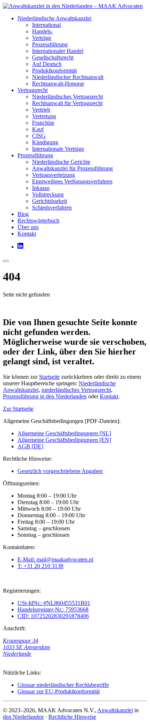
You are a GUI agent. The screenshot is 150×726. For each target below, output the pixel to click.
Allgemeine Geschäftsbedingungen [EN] (64, 440)
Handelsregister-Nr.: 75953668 (52, 609)
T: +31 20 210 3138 (40, 566)
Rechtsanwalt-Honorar (58, 83)
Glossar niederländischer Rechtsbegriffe (63, 685)
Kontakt (26, 234)
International (46, 25)
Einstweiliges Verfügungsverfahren (72, 181)
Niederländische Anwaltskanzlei (54, 18)
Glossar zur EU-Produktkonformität (58, 691)
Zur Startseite (18, 409)
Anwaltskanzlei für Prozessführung (72, 168)
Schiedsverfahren (52, 207)
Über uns (28, 227)
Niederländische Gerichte (61, 162)
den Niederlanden (23, 717)
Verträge (41, 38)
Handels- (42, 31)
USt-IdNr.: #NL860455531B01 (53, 603)
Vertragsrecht (32, 90)
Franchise (43, 123)
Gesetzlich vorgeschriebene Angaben (60, 471)
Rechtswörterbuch (38, 220)
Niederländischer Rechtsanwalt (67, 77)
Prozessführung (50, 44)
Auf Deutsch (47, 64)
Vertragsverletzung (53, 175)
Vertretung (44, 116)
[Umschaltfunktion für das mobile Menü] (6, 261)
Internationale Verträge (58, 149)
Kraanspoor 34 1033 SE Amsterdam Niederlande (26, 647)
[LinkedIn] (20, 247)
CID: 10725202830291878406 (53, 616)
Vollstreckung (48, 194)
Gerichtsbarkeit (49, 201)
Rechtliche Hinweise (72, 717)
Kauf (38, 129)
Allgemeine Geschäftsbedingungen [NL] (64, 433)
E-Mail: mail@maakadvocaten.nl (55, 559)
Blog (23, 214)
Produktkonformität (54, 70)
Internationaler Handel (57, 51)
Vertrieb (41, 110)
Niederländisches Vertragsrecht (67, 97)
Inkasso (41, 188)
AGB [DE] (30, 446)
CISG (39, 136)
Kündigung (45, 142)
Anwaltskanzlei (115, 710)
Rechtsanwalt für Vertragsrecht (67, 103)
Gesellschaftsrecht (53, 57)
